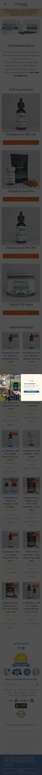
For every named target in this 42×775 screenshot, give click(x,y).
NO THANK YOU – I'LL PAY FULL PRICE (29, 394)
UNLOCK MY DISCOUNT (31, 391)
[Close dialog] (41, 375)
